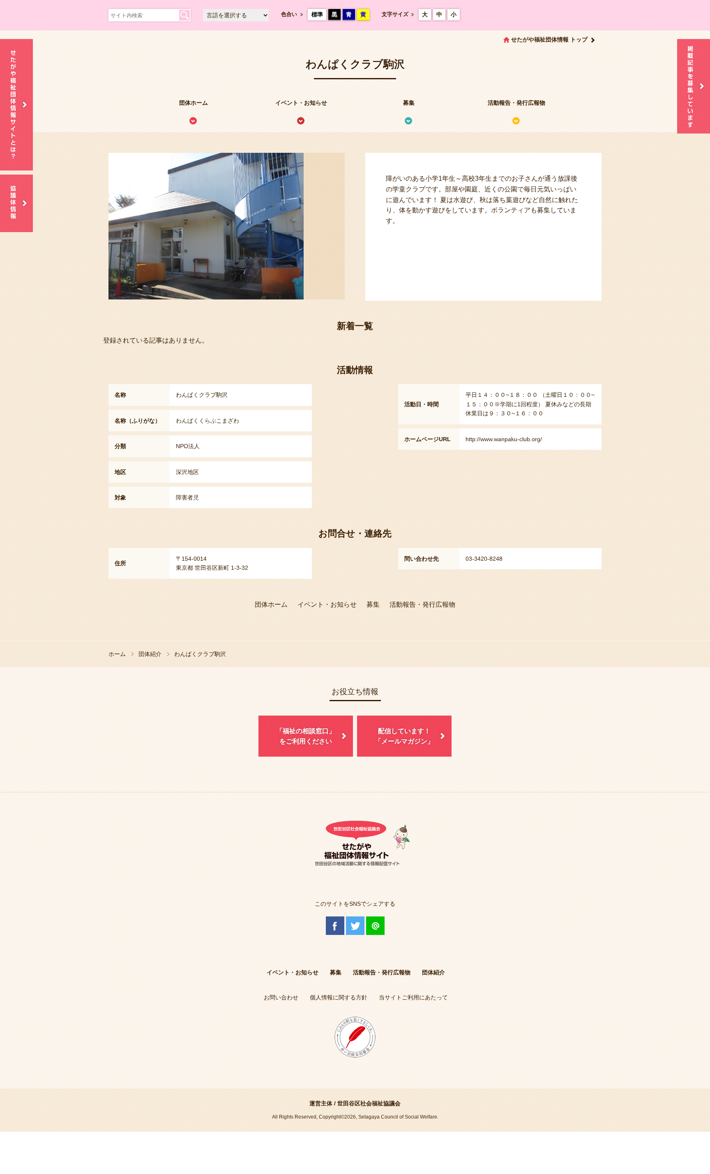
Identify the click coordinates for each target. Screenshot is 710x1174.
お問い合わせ (281, 997)
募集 (409, 102)
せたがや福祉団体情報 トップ (549, 39)
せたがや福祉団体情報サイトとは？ (16, 104)
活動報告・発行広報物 (516, 102)
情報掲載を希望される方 (693, 86)
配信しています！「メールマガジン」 (404, 736)
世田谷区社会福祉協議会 (369, 1103)
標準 (317, 14)
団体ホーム (193, 102)
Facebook (335, 925)
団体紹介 (149, 654)
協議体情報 (16, 203)
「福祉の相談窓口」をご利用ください (305, 736)
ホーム (117, 654)
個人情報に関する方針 (338, 997)
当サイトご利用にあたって (413, 997)
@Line (375, 925)
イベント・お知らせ (301, 102)
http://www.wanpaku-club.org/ (504, 439)
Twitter (355, 925)
